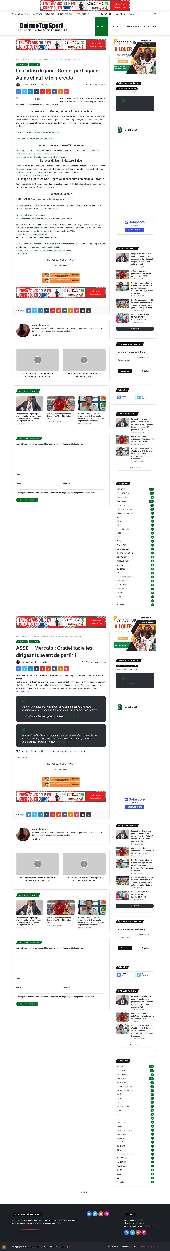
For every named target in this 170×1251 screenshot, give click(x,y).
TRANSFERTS (123, 497)
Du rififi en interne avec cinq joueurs (32, 175)
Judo (119, 597)
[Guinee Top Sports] (42, 26)
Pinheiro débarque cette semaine (30, 215)
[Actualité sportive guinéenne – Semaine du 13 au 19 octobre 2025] (61, 403)
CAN (119, 521)
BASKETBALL (122, 545)
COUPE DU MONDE (125, 553)
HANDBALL (121, 585)
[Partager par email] (82, 310)
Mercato (120, 605)
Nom (18, 474)
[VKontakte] (54, 91)
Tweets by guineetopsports (126, 92)
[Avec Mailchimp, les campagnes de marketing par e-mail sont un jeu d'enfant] (145, 373)
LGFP (119, 533)
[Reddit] (48, 91)
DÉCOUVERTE (122, 557)
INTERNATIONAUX (65, 14)
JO (118, 601)
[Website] (33, 335)
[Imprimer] (88, 310)
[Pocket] (66, 91)
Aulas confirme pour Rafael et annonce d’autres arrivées (40, 157)
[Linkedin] (30, 91)
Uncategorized (123, 549)
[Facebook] (18, 91)
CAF (118, 525)
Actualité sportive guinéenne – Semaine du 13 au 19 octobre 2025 (59, 416)
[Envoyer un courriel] (35, 85)
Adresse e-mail (124, 360)
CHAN (119, 573)
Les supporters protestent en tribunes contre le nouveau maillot (44, 250)
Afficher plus (135, 468)
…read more (21, 253)
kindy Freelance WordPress (147, 1247)
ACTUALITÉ (37, 14)
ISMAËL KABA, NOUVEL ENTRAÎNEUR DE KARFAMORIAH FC (140, 317)
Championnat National (126, 513)
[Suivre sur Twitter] (34, 85)
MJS (119, 537)
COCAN (120, 593)
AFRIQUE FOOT (83, 14)
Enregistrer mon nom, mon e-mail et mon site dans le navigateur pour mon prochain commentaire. (57, 493)
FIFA (119, 541)
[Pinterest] (42, 91)
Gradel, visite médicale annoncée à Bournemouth (37, 132)
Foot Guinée (122, 589)
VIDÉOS (120, 517)
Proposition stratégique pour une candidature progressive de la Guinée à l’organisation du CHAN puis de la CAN (142, 259)
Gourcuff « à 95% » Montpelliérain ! (31, 234)
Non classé (34, 64)
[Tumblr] (36, 91)
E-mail (19, 483)
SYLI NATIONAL (124, 493)
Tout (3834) (134, 329)
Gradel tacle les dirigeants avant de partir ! (34, 139)
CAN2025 (121, 569)
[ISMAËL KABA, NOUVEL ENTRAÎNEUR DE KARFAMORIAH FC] (122, 318)
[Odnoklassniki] (60, 91)
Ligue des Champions (125, 577)
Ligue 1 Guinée (123, 529)
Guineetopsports (128, 106)
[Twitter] (24, 91)
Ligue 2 (120, 565)
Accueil (21, 59)
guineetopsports (27, 85)
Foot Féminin (122, 581)
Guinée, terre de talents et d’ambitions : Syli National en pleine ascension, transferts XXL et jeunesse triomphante (142, 288)
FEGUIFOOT (49, 14)
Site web (66, 483)
